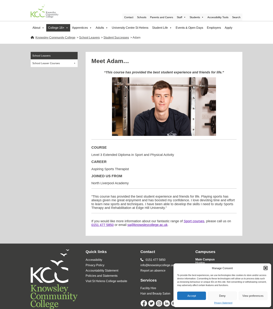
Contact (128, 17)
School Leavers (89, 37)
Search (236, 17)
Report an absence (152, 270)
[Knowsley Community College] (44, 11)
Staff (179, 17)
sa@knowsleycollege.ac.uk (147, 225)
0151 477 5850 (102, 225)
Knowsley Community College (55, 37)
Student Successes (116, 37)
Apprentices (80, 27)
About (36, 27)
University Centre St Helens (130, 27)
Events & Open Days (189, 27)
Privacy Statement (223, 303)
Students (195, 17)
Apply (228, 27)
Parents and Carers (161, 17)
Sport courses (194, 221)
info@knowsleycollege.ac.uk (159, 265)
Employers (214, 27)
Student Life (160, 27)
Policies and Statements (102, 275)
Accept (191, 295)
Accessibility (94, 259)
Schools (141, 17)
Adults (100, 27)
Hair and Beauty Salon (155, 293)
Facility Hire (148, 288)
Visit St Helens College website (106, 281)
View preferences (253, 295)
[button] (265, 268)
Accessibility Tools (217, 17)
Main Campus (205, 259)
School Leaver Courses (46, 63)
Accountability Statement (102, 270)
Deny (222, 295)
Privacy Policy (95, 265)
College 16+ (56, 27)
